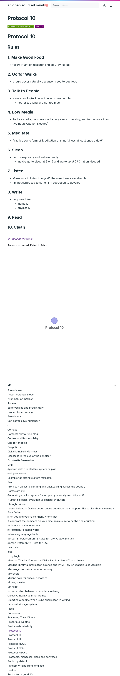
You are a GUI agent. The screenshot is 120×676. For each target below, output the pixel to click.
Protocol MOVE (17, 643)
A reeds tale (15, 390)
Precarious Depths (19, 621)
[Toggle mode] (104, 5)
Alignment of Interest (20, 398)
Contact (12, 429)
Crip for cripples (17, 442)
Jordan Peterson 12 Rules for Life (28, 542)
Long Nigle (14, 556)
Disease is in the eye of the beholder (29, 455)
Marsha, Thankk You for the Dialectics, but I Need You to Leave (46, 560)
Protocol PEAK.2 (18, 652)
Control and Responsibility (23, 438)
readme (12, 670)
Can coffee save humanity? (24, 420)
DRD (10, 464)
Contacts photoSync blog (23, 434)
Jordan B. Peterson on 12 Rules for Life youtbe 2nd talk (41, 538)
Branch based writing (20, 412)
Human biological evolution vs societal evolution (36, 499)
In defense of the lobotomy (24, 525)
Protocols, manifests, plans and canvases (32, 656)
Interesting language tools (23, 534)
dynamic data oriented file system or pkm (32, 469)
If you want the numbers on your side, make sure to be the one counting (51, 521)
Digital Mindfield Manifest (22, 451)
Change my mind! (21, 238)
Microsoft (13, 573)
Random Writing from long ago (26, 665)
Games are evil (16, 491)
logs (10, 551)
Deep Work (14, 447)
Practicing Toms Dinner (21, 617)
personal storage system (22, 604)
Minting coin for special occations (27, 578)
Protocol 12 (14, 639)
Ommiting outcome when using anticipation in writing (39, 599)
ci (8, 425)
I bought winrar (17, 504)
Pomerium (14, 613)
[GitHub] (110, 5)
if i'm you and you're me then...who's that (32, 516)
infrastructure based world (23, 529)
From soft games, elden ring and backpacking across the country (46, 486)
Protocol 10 (14, 630)
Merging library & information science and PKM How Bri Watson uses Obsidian (54, 564)
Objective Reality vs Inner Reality (27, 595)
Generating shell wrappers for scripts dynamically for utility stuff (46, 495)
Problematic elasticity (20, 626)
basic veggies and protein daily (26, 407)
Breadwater (14, 416)
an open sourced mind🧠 (28, 5)
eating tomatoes (17, 473)
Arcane (12, 403)
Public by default (18, 661)
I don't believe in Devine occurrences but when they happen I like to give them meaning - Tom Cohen (61, 510)
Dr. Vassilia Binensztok (21, 460)
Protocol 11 (14, 635)
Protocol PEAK (16, 648)
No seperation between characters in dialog (33, 591)
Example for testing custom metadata (30, 477)
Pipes (11, 608)
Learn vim (13, 547)
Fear (10, 482)
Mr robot (13, 586)
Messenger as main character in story (30, 569)
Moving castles (16, 582)
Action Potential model (21, 394)
